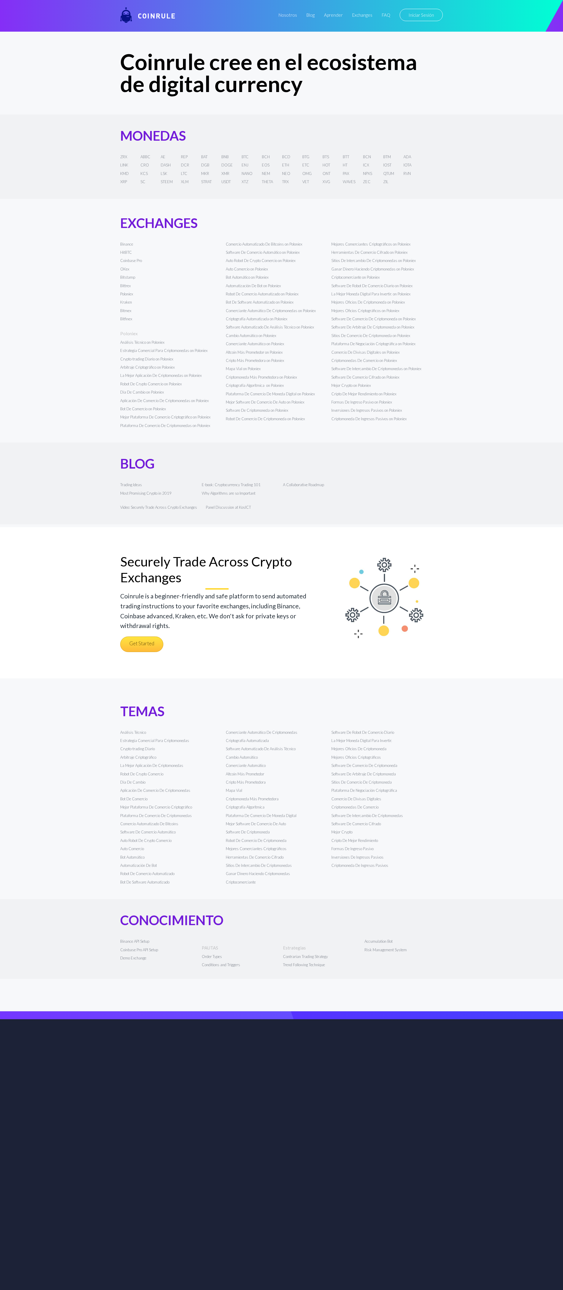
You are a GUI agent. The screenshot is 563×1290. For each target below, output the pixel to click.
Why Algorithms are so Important (228, 493)
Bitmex (125, 310)
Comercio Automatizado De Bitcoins (149, 823)
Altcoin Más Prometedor (245, 774)
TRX (285, 181)
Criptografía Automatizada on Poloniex (256, 318)
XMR (225, 173)
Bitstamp (127, 277)
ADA (407, 156)
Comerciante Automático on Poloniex (255, 343)
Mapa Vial (234, 790)
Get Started (141, 643)
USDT (226, 181)
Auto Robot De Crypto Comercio (146, 840)
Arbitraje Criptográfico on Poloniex (147, 367)
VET (305, 181)
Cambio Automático (242, 757)
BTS (326, 156)
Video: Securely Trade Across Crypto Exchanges (158, 507)
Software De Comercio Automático (148, 832)
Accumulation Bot (378, 941)
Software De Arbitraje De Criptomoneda (363, 774)
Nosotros (288, 15)
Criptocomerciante (241, 882)
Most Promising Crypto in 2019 (146, 493)
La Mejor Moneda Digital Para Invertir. (361, 740)
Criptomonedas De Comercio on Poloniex (364, 360)
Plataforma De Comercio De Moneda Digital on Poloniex (270, 394)
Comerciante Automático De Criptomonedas (261, 732)
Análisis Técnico (133, 732)
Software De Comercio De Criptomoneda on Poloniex (373, 318)
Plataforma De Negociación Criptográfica (364, 790)
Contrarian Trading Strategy (305, 956)
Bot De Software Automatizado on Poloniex (260, 302)
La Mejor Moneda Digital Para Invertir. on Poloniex (371, 294)
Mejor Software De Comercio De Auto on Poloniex (265, 402)
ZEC (367, 181)
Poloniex (126, 294)
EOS (265, 165)
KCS (144, 173)
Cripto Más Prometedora (246, 782)
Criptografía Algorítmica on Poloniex (255, 385)
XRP (123, 181)
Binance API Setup (134, 941)
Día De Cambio (132, 782)
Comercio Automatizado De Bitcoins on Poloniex (264, 244)
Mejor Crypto (341, 832)
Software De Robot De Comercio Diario (362, 732)
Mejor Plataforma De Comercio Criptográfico (156, 807)
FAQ (386, 15)
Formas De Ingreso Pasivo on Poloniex (361, 402)
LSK (164, 173)
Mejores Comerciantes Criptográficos (256, 848)
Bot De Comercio (133, 799)
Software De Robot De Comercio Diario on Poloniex (372, 285)
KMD (124, 173)
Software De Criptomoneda (248, 832)
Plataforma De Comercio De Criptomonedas (156, 815)
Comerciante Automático (246, 765)
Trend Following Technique (304, 964)
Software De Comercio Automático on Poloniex (263, 252)
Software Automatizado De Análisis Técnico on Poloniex (270, 327)
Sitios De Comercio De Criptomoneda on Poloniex (370, 335)
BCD (286, 156)
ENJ (245, 165)
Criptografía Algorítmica (245, 807)
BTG (305, 156)
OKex (124, 269)
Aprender (333, 15)
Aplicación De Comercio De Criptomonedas (155, 790)
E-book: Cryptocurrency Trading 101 (231, 484)
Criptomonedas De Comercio (355, 807)
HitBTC (126, 252)
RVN (407, 173)
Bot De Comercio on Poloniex (143, 408)
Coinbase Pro (131, 260)
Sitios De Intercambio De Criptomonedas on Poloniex (373, 260)
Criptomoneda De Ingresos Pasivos (359, 865)
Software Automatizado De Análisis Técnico (261, 748)
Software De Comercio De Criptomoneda (364, 765)
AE (163, 156)
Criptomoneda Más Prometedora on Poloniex (261, 377)
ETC (305, 165)
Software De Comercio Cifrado (356, 823)
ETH (285, 165)
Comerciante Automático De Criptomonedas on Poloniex (271, 310)
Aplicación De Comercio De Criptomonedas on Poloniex (164, 400)
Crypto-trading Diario (137, 748)
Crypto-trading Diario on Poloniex (146, 359)
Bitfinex (126, 318)
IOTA (407, 165)
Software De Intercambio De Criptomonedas (367, 815)
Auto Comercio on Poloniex (247, 269)
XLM (185, 181)
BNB (225, 156)
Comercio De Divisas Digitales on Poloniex (365, 352)
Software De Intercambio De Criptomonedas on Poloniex (376, 368)
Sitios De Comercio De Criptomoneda (361, 782)
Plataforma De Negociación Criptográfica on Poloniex (373, 343)
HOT (326, 165)
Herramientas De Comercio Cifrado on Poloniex (369, 252)
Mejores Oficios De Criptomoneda (358, 748)
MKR (205, 173)
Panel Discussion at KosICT (228, 507)
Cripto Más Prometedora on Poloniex (255, 360)
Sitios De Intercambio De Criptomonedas (259, 865)
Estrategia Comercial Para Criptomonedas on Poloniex (164, 350)
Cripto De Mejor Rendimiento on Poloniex (363, 394)
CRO (144, 165)
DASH (166, 165)
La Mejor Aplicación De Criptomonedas (151, 765)
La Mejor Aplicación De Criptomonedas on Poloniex (161, 375)
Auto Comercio (132, 848)
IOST (387, 165)
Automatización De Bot (138, 865)
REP (184, 156)
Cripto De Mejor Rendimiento (354, 840)
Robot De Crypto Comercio (141, 774)
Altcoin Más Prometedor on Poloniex (254, 352)
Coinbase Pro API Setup (139, 949)
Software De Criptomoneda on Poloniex (257, 410)
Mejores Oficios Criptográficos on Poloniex (365, 310)
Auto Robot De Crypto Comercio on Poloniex (261, 260)
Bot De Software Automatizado (144, 882)
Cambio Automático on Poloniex (251, 335)
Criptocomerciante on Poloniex (355, 277)
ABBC (145, 156)
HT (345, 165)
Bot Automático (132, 857)
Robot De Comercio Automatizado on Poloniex (262, 294)
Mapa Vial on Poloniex (243, 368)
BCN (367, 156)
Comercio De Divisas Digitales (356, 799)
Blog (310, 15)
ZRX (123, 156)
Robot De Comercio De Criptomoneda (256, 840)
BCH (266, 156)
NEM (266, 173)
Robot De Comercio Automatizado (147, 873)
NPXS (367, 173)
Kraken (126, 302)
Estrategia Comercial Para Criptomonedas (154, 740)
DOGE (227, 165)
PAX (346, 173)
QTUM (388, 173)
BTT (346, 156)
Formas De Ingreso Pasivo (352, 848)
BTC (245, 156)
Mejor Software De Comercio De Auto (256, 823)
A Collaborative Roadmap (303, 484)
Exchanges (362, 15)
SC (142, 181)
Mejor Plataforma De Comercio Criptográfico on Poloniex (165, 417)
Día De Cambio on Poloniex (142, 392)
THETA (267, 181)
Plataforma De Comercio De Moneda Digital (261, 815)
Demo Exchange (133, 958)
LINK (124, 165)
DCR (185, 165)
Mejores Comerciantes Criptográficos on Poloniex (371, 244)
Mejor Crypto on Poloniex (351, 385)
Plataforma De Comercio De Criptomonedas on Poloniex (165, 425)
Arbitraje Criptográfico (138, 757)
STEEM (167, 181)
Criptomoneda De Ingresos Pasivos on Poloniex (369, 418)
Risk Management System (385, 949)
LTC (184, 173)
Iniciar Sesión (421, 15)
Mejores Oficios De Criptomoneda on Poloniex (368, 302)
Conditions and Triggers (221, 964)
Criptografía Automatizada (247, 740)
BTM (387, 156)
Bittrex (125, 285)
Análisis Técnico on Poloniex (142, 342)
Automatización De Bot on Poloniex (253, 285)
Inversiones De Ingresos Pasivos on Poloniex (366, 410)
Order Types (212, 956)
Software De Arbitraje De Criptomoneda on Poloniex (372, 327)
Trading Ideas (131, 484)
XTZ (245, 181)
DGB (205, 165)
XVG (326, 181)
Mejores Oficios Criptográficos (356, 757)
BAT (204, 156)
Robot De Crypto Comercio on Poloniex (151, 384)
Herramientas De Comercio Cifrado (255, 857)
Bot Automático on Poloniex (247, 277)
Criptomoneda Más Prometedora (252, 799)
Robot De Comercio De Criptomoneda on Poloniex (265, 418)
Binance (126, 244)
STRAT (206, 181)
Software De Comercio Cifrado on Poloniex (365, 377)
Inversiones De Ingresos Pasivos (357, 857)
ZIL (386, 181)
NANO (247, 173)
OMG (307, 173)
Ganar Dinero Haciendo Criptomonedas (258, 873)
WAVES (349, 181)
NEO (286, 173)
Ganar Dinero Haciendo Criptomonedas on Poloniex (372, 269)
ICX (366, 165)
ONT (326, 173)
